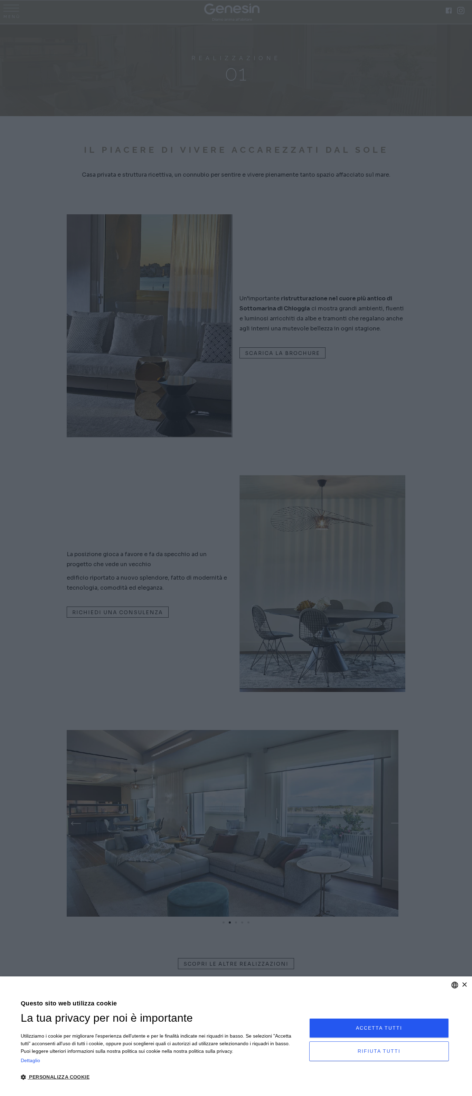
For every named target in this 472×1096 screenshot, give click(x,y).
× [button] (464, 984)
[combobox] (454, 985)
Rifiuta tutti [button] (379, 1051)
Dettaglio (30, 1060)
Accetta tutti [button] (379, 1028)
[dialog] (236, 1036)
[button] (161, 1077)
